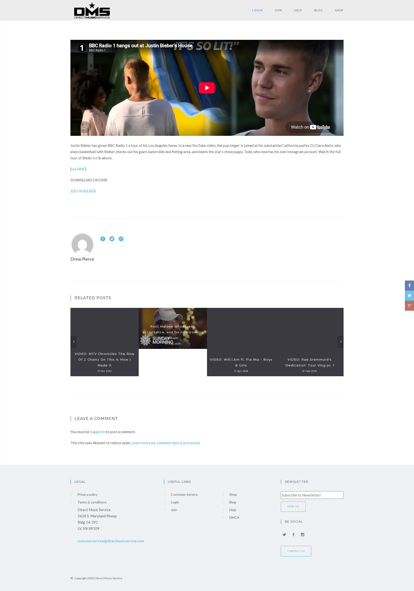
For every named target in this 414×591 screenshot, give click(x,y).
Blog (318, 10)
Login (257, 10)
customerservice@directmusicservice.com (111, 541)
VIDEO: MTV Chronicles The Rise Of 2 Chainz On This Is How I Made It (104, 359)
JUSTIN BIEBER (83, 191)
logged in (97, 432)
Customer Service (184, 494)
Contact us (296, 551)
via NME (78, 169)
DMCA (234, 517)
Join (278, 10)
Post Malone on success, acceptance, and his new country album (173, 332)
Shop (339, 10)
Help (298, 10)
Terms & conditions (92, 502)
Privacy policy (87, 494)
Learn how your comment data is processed (166, 443)
